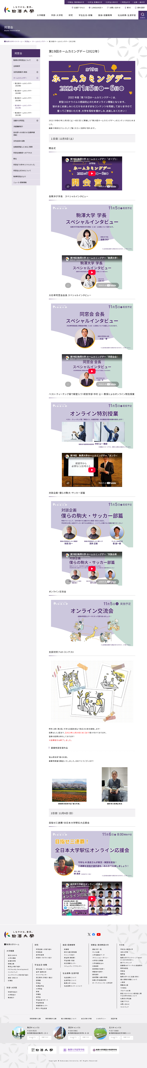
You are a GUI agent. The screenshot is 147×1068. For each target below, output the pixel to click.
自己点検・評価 (86, 1019)
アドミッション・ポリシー (100, 958)
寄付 (129, 7)
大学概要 (41, 15)
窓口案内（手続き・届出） (44, 977)
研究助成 (39, 952)
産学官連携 (40, 955)
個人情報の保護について (128, 979)
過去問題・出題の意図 (99, 977)
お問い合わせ (115, 7)
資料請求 (141, 7)
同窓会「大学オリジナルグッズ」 (24, 164)
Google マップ (32, 1037)
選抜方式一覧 (97, 949)
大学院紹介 (12, 995)
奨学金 (38, 997)
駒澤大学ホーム (12, 944)
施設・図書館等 (105, 15)
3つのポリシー (101, 1019)
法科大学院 (124, 952)
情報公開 (11, 964)
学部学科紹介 (12, 992)
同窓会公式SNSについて (22, 170)
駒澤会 (122, 974)
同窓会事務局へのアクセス (22, 153)
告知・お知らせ (13, 978)
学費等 (38, 994)
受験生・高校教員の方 (100, 944)
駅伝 (15, 159)
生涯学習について (70, 980)
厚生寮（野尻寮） (69, 958)
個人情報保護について (69, 1019)
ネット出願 (95, 952)
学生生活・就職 (85, 15)
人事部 (122, 982)
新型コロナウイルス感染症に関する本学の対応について (131, 994)
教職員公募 (124, 985)
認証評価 (114, 1019)
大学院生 (39, 989)
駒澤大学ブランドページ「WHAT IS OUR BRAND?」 (131, 959)
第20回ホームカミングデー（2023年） (23, 99)
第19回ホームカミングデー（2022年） (23, 106)
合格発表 (95, 966)
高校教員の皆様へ (98, 969)
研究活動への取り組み (44, 949)
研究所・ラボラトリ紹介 (44, 958)
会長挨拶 (16, 66)
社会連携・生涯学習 (127, 15)
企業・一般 (139, 2)
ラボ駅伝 (123, 988)
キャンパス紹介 (69, 955)
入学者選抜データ (98, 955)
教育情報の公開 (51, 1019)
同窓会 (122, 971)
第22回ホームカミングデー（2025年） (23, 84)
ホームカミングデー (20, 78)
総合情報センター (70, 963)
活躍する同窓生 (18, 120)
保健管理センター (42, 1005)
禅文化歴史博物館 (70, 952)
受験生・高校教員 (76, 2)
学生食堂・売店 (69, 960)
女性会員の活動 (19, 141)
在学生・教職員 (95, 2)
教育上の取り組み (14, 966)
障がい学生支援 (41, 1008)
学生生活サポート (42, 1000)
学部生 (38, 983)
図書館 (66, 949)
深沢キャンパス (74, 1027)
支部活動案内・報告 (20, 72)
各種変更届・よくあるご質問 (22, 147)
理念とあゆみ (12, 955)
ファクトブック (12, 972)
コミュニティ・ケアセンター (73, 966)
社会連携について (70, 977)
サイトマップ (124, 1007)
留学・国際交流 (41, 972)
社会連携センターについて (73, 986)
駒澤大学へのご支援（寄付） (129, 977)
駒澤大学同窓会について (22, 60)
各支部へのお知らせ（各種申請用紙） (24, 133)
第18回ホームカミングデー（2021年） (23, 114)
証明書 (38, 980)
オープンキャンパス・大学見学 (102, 983)
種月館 (122, 955)
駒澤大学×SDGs (70, 983)
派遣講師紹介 (18, 126)
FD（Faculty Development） (18, 969)
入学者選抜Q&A (98, 963)
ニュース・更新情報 (20, 182)
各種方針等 (12, 961)
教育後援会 (124, 968)
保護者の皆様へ (97, 972)
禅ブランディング (126, 963)
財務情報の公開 (35, 1019)
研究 (71, 15)
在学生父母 (112, 2)
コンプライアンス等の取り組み (18, 975)
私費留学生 (40, 986)
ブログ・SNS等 (125, 991)
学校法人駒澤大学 (126, 949)
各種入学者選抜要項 (99, 980)
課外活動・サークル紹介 (44, 969)
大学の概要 (12, 958)
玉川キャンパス (115, 1027)
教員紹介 (11, 998)
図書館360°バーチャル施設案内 (131, 965)
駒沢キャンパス (33, 1027)
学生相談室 (40, 1003)
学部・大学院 (57, 15)
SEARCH (142, 17)
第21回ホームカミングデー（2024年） (23, 92)
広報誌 (10, 980)
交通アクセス (79, 7)
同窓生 (126, 2)
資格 (37, 991)
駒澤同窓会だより (19, 176)
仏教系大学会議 (125, 998)
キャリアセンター (42, 975)
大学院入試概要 (97, 960)
